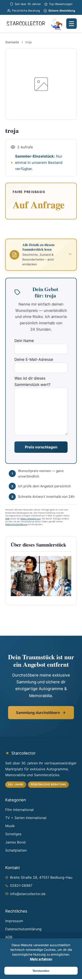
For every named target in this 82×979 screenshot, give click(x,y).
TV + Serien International (25, 818)
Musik (10, 826)
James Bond (15, 842)
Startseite (12, 42)
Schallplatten (16, 850)
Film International (19, 809)
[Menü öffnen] (71, 23)
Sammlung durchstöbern (38, 712)
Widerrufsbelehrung (30, 518)
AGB (7, 518)
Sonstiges (13, 834)
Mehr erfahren (41, 959)
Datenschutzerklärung (16, 524)
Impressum (14, 921)
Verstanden (41, 970)
